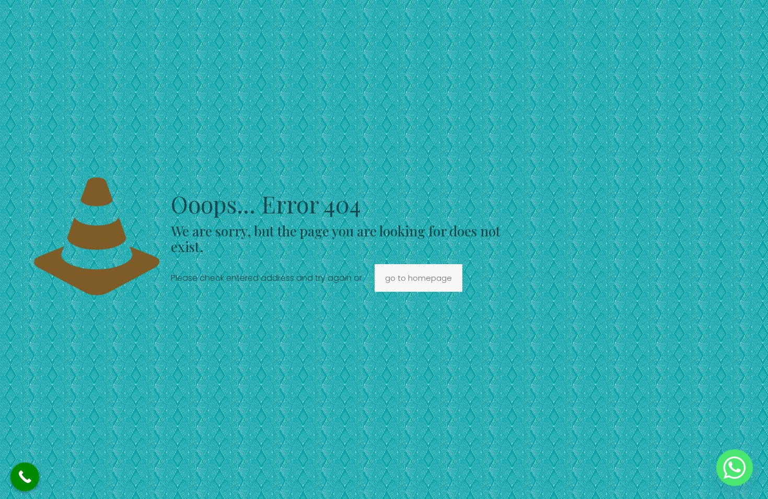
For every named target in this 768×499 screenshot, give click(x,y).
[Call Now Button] (24, 476)
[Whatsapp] (734, 467)
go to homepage (418, 277)
